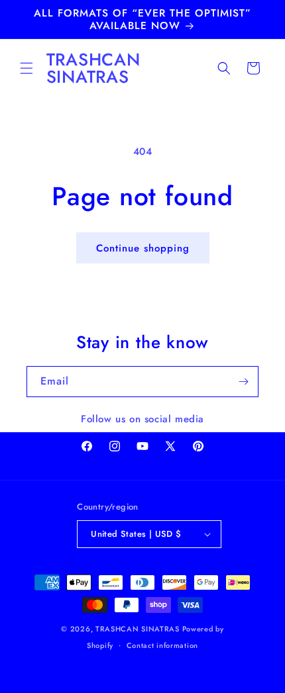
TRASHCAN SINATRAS (137, 629)
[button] (26, 68)
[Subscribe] (243, 381)
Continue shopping (143, 248)
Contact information (162, 645)
